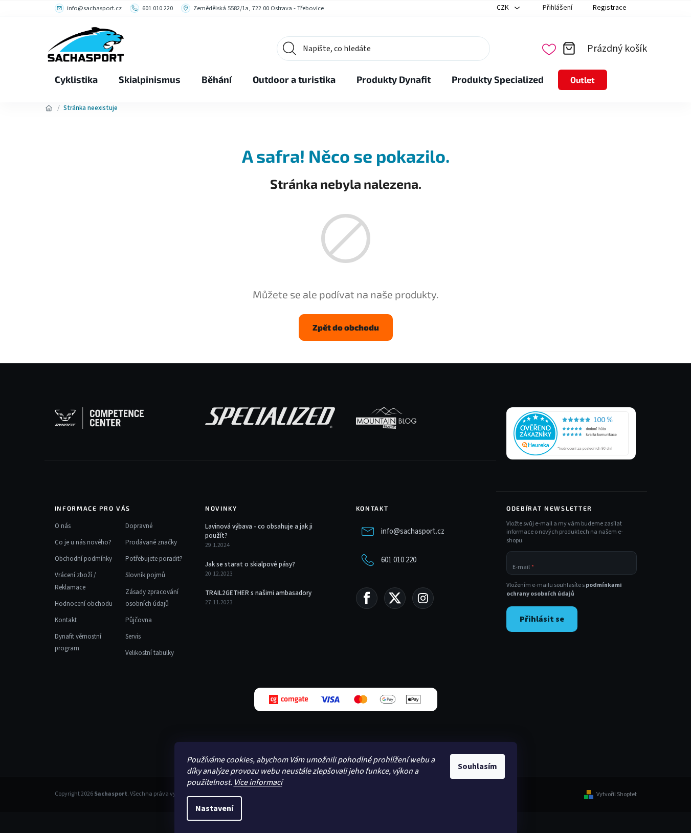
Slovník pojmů (145, 575)
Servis (133, 636)
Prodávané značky (151, 542)
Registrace (610, 8)
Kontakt (66, 620)
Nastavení (214, 808)
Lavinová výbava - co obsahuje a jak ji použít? (259, 531)
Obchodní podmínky (83, 558)
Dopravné (138, 526)
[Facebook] (366, 598)
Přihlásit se (542, 619)
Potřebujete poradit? (154, 558)
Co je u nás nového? (83, 542)
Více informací (258, 782)
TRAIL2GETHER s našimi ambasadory (258, 593)
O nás (63, 526)
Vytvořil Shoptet (616, 795)
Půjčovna (138, 620)
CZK (503, 8)
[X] (395, 598)
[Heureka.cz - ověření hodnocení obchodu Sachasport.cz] (571, 433)
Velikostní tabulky (149, 652)
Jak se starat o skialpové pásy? (250, 564)
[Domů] (49, 108)
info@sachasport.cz (412, 531)
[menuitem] (76, 80)
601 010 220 (398, 560)
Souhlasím (477, 766)
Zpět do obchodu (346, 327)
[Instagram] (423, 598)
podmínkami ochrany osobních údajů (564, 589)
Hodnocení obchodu (84, 603)
